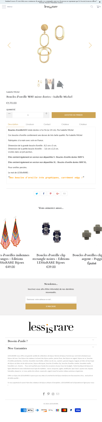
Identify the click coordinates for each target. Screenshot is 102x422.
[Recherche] (92, 6)
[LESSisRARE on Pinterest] (49, 393)
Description (13, 124)
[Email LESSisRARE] (58, 393)
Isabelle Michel (13, 92)
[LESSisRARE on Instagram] (53, 393)
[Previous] (10, 45)
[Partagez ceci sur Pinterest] (50, 193)
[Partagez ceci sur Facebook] (43, 193)
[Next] (89, 45)
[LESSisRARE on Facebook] (44, 393)
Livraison (30, 124)
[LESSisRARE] (51, 6)
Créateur (65, 124)
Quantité (10, 110)
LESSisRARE (53, 404)
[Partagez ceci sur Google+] (57, 193)
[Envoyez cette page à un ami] (64, 193)
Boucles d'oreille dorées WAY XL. (72, 162)
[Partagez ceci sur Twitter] (37, 193)
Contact (47, 124)
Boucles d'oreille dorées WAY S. (70, 157)
